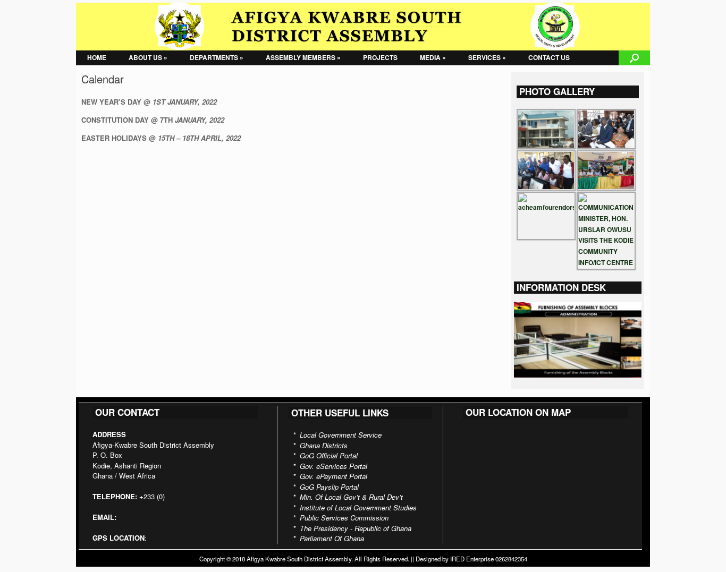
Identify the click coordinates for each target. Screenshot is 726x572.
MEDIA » (433, 57)
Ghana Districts (324, 445)
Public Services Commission (344, 518)
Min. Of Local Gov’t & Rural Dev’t (351, 497)
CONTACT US (549, 57)
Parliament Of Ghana (332, 538)
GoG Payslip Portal (329, 487)
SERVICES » (487, 57)
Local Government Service (341, 435)
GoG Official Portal (329, 455)
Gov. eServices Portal (333, 466)
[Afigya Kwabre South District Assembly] (363, 26)
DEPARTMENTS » (216, 57)
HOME (96, 57)
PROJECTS (380, 57)
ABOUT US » (148, 57)
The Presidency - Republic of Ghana (355, 528)
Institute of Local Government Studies (358, 507)
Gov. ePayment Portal (333, 476)
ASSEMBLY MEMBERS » (303, 57)
